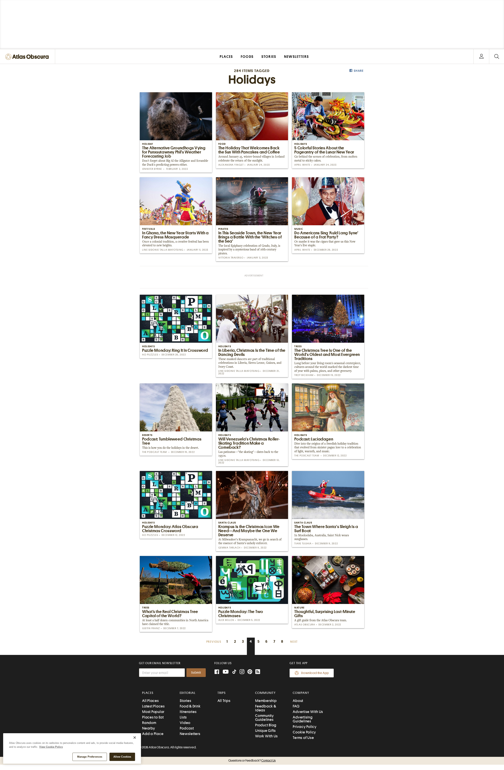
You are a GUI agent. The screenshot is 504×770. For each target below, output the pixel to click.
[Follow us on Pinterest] (249, 672)
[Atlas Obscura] (28, 57)
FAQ (296, 706)
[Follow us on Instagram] (242, 672)
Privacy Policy (305, 726)
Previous (213, 641)
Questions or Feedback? (252, 760)
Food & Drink (190, 706)
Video (185, 723)
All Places (150, 701)
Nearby (148, 728)
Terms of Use (303, 738)
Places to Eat (153, 717)
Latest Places (153, 706)
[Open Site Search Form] (496, 56)
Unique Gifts (265, 730)
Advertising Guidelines (302, 719)
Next (294, 641)
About (298, 701)
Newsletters (190, 734)
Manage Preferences (89, 756)
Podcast (187, 728)
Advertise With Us (308, 712)
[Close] (134, 737)
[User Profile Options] (481, 56)
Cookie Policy (304, 732)
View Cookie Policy (51, 746)
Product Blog (265, 725)
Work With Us (266, 736)
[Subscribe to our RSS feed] (257, 672)
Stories (185, 701)
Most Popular (153, 712)
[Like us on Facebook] (216, 672)
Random (149, 723)
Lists (183, 717)
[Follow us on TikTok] (234, 672)
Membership (266, 701)
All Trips (224, 701)
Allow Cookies (122, 756)
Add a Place (152, 734)
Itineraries (188, 712)
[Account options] (481, 56)
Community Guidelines (264, 717)
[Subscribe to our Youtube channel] (225, 672)
